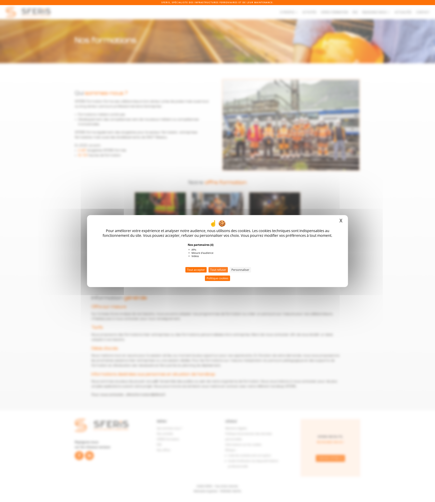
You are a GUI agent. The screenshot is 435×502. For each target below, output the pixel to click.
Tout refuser (218, 269)
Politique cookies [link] (217, 278)
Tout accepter (196, 269)
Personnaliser (240, 269)
